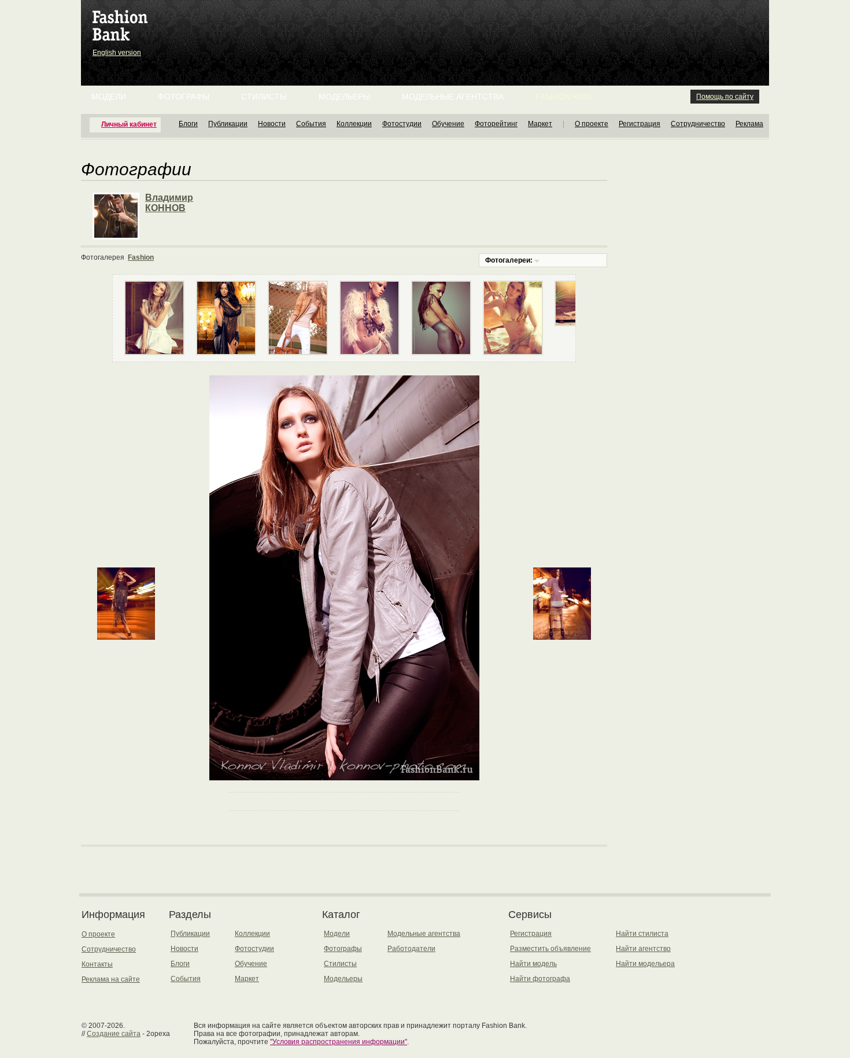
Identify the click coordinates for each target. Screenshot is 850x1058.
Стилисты (264, 96)
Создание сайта (114, 1034)
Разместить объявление (550, 949)
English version (117, 53)
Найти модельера (645, 964)
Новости (272, 124)
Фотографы (183, 96)
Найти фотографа (540, 979)
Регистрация (639, 124)
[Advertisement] (427, 29)
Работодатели (411, 949)
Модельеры (344, 96)
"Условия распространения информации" (338, 1042)
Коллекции (354, 124)
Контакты (97, 964)
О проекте (591, 124)
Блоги (188, 124)
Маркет (540, 124)
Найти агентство (643, 949)
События (311, 124)
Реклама (749, 124)
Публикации (227, 124)
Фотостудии (402, 124)
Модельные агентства (453, 96)
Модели (108, 96)
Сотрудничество (698, 124)
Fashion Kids (563, 96)
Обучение (448, 124)
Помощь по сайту (724, 97)
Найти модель (533, 964)
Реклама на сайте (111, 979)
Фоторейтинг (496, 124)
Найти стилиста (642, 934)
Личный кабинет (129, 124)
